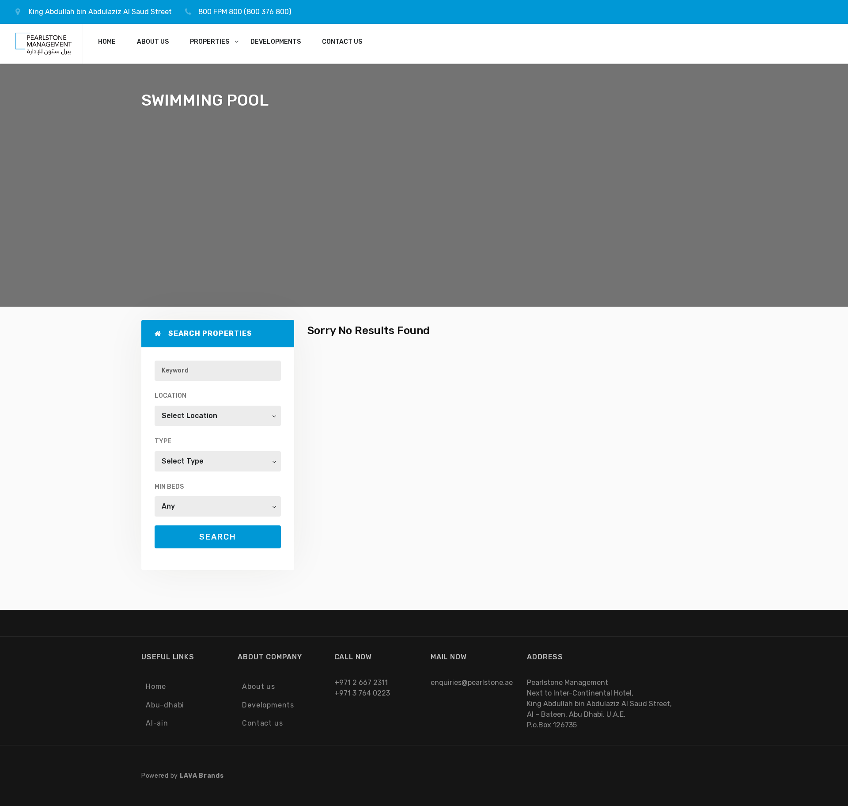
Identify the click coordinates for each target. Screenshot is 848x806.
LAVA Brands (202, 775)
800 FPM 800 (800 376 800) (244, 12)
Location (170, 395)
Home (156, 686)
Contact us (262, 723)
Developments (268, 705)
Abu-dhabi (165, 705)
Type (163, 441)
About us (258, 686)
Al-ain (157, 723)
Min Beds (169, 486)
